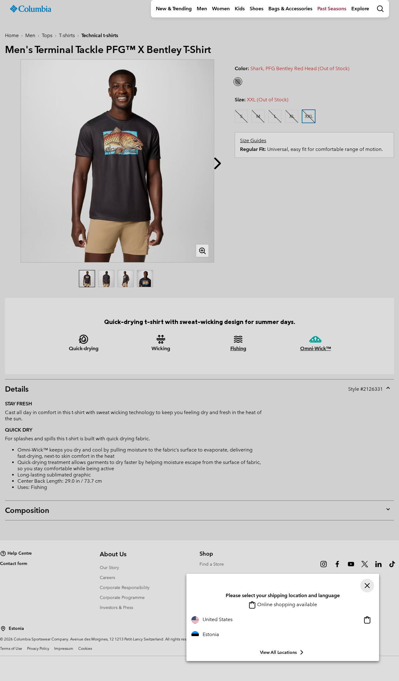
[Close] (367, 585)
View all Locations (278, 652)
